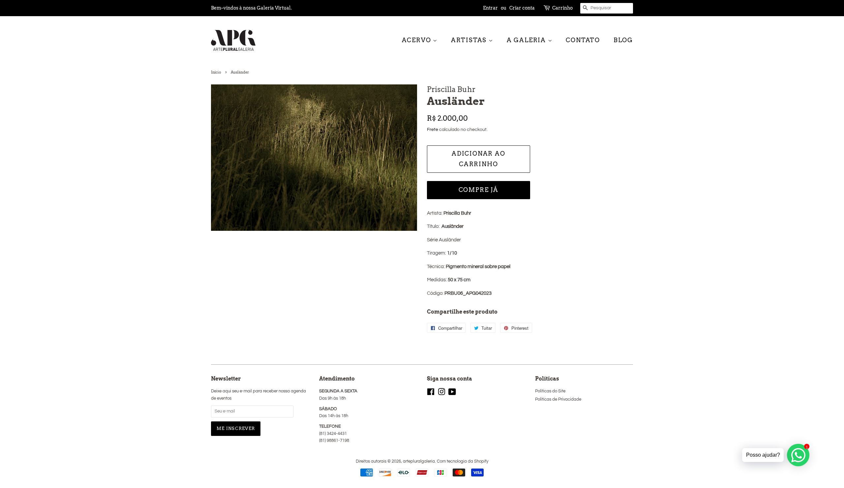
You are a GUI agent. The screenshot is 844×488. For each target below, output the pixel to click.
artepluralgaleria (419, 461)
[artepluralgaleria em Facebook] (431, 393)
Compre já (478, 189)
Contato (583, 40)
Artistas (470, 40)
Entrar (490, 8)
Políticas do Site (550, 391)
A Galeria (527, 40)
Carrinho (562, 8)
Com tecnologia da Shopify (462, 461)
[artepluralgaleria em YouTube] (452, 393)
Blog (623, 40)
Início (216, 72)
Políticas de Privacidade (558, 399)
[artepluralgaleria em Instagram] (441, 393)
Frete (432, 129)
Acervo (417, 40)
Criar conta (522, 8)
